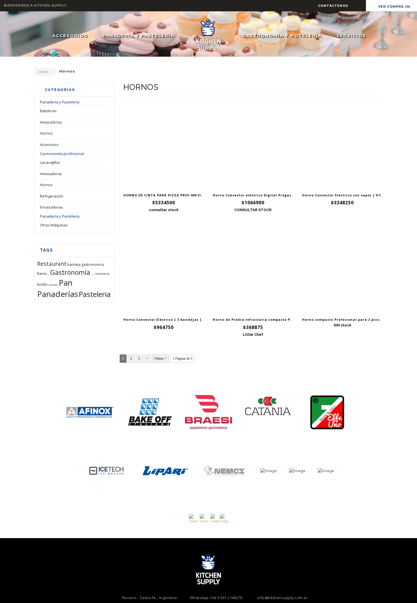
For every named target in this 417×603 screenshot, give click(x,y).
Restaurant (51, 263)
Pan (66, 282)
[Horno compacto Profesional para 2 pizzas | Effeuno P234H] (342, 270)
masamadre (53, 285)
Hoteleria (102, 274)
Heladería (92, 274)
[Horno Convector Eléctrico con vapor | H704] (342, 145)
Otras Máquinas (54, 225)
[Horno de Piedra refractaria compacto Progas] (253, 270)
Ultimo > (160, 358)
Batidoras (48, 110)
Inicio (43, 72)
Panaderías (57, 293)
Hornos (46, 133)
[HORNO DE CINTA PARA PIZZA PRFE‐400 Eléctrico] (163, 145)
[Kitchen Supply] (208, 34)
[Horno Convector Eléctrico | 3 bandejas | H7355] (163, 270)
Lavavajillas (50, 162)
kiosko (42, 284)
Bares (42, 273)
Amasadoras (51, 122)
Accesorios (49, 144)
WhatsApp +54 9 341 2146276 (216, 597)
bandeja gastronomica (85, 264)
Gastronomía (70, 272)
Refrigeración (51, 196)
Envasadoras (51, 207)
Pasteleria (95, 294)
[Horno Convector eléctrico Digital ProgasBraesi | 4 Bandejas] (253, 145)
